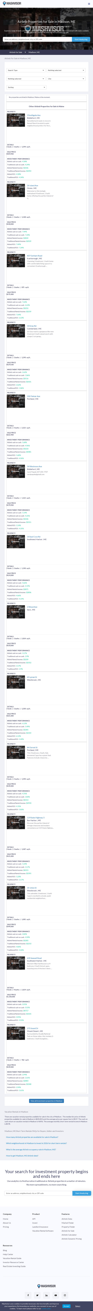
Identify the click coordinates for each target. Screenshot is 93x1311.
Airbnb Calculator (69, 1235)
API (33, 1219)
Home (5, 1219)
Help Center (8, 1254)
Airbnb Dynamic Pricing (72, 1239)
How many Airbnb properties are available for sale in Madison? (32, 1137)
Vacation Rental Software (42, 1231)
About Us (7, 1223)
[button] (26, 70)
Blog (5, 1250)
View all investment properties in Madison (46, 1101)
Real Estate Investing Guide (14, 1266)
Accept (66, 1306)
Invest (34, 1223)
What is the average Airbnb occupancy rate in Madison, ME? (31, 1149)
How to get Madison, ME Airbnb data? (22, 1155)
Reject (77, 1306)
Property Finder (68, 1227)
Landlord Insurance (40, 1227)
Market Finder (68, 1223)
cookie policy (46, 1309)
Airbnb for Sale (68, 1231)
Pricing (6, 1227)
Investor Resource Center (13, 1262)
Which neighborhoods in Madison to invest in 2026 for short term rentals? (36, 1143)
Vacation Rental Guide (12, 1258)
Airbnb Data (67, 1219)
